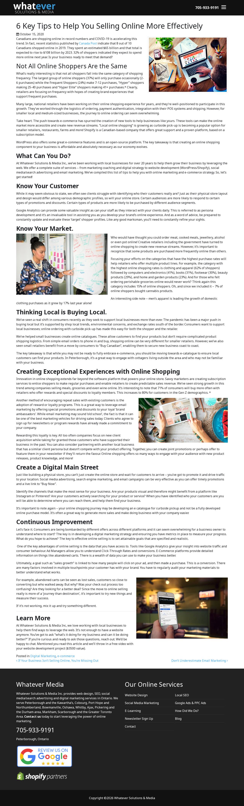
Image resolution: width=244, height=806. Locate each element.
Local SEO (182, 695)
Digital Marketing (43, 656)
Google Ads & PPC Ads (190, 703)
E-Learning (133, 711)
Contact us (32, 716)
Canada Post (88, 43)
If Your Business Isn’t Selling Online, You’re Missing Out (57, 660)
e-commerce (66, 656)
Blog (178, 718)
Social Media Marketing (142, 703)
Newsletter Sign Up (139, 718)
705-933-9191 (207, 7)
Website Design (136, 695)
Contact (130, 726)
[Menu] (223, 7)
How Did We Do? (187, 711)
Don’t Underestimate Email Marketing (199, 660)
